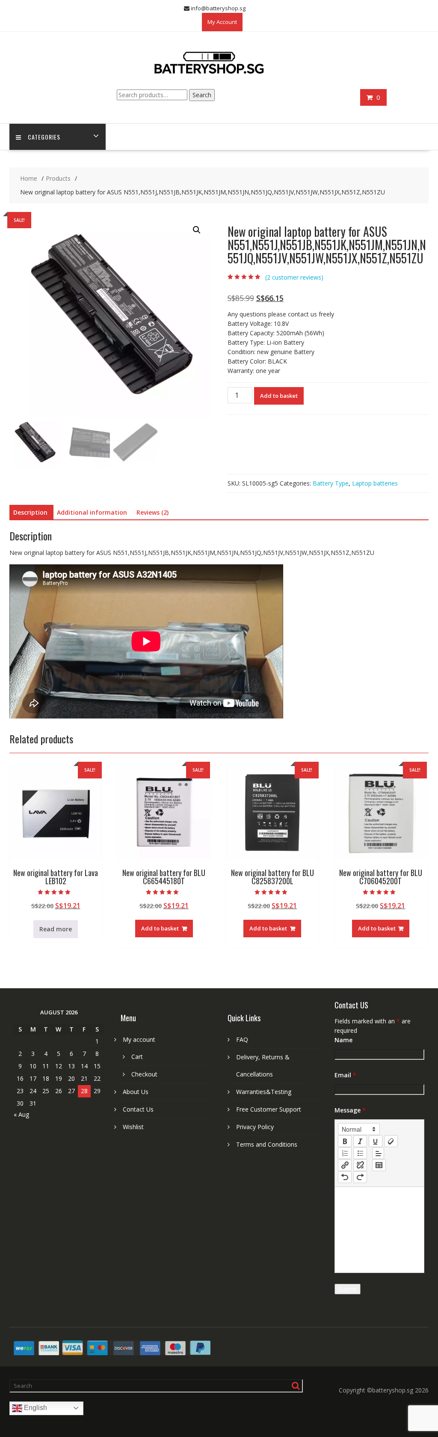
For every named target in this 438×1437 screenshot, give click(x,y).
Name (343, 1040)
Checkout (144, 1074)
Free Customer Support (268, 1109)
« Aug (21, 1114)
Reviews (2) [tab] (152, 512)
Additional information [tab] (92, 512)
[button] (196, 230)
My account (139, 1039)
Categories (44, 136)
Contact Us (138, 1109)
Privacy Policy (255, 1127)
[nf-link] (345, 1165)
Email (345, 1075)
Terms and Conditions (266, 1144)
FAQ (242, 1039)
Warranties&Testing (263, 1092)
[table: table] (379, 1165)
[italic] (360, 1141)
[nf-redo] (360, 1177)
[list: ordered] (345, 1153)
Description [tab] (30, 512)
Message (350, 1110)
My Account (222, 22)
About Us (135, 1092)
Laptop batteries (375, 483)
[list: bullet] (360, 1153)
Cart (137, 1056)
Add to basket (279, 395)
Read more (55, 929)
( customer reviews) (294, 277)
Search (201, 95)
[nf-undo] (345, 1177)
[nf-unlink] (360, 1165)
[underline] (375, 1141)
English (34, 1407)
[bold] (345, 1141)
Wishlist (133, 1127)
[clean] (391, 1141)
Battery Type (331, 483)
